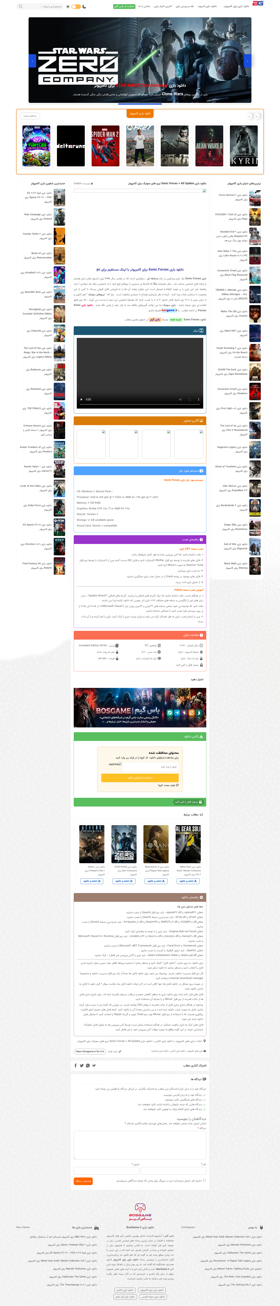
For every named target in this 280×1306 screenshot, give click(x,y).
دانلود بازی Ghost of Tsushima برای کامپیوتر (231, 469)
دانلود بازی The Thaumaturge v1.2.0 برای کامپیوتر (72, 1285)
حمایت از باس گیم (124, 6)
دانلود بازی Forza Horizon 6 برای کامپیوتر (233, 197)
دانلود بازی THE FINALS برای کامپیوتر (37, 411)
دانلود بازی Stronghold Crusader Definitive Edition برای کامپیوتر (37, 314)
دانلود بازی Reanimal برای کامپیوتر (39, 391)
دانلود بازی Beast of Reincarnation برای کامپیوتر (38, 256)
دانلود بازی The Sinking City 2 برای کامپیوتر (240, 1285)
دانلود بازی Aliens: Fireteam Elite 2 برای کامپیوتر (72, 1245)
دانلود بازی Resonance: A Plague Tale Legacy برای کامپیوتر (231, 1261)
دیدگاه (202, 1128)
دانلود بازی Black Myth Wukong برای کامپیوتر (235, 566)
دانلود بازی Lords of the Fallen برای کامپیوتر (36, 488)
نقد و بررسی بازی (185, 6)
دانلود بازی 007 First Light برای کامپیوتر (231, 411)
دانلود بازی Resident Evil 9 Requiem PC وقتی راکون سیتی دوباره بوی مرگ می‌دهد (231, 236)
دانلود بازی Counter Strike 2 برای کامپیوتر (37, 236)
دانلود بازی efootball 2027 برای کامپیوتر (36, 275)
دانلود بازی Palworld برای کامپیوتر (39, 333)
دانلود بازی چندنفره (160, 1051)
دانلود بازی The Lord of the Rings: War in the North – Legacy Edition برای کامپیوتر (37, 352)
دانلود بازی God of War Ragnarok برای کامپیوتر (235, 546)
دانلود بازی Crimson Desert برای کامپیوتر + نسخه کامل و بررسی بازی (37, 430)
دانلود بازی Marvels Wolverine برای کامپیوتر (240, 1245)
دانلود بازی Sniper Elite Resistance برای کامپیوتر (234, 527)
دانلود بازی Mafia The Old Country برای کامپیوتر (234, 314)
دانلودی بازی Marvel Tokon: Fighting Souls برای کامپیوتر (233, 1269)
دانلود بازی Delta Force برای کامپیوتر (37, 508)
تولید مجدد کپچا (167, 785)
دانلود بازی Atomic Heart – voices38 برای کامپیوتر (38, 469)
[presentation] (247, 60)
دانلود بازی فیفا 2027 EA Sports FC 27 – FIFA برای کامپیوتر (38, 197)
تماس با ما (144, 6)
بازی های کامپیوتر (185, 1041)
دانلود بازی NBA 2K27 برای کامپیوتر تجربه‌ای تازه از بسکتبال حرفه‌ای (63, 1237)
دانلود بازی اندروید (207, 6)
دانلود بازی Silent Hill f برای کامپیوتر (233, 333)
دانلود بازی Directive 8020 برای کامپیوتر (36, 546)
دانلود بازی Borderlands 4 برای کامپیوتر (231, 508)
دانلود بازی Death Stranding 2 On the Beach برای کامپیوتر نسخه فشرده (232, 352)
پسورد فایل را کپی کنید (187, 665)
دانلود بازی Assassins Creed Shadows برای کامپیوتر (232, 391)
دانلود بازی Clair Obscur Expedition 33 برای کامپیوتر (233, 488)
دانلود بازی (87, 305)
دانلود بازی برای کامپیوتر (236, 6)
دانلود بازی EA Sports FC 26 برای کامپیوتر (37, 527)
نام (203, 1164)
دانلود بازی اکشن (164, 1041)
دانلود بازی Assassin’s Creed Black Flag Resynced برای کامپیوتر (232, 275)
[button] (229, 104)
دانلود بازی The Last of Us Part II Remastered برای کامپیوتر (233, 430)
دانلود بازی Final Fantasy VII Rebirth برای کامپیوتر (37, 566)
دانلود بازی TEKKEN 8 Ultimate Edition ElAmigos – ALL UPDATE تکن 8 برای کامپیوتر (231, 294)
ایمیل (135, 1164)
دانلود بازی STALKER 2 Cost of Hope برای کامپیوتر (231, 217)
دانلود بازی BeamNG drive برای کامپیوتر (36, 294)
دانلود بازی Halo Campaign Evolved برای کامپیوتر (38, 217)
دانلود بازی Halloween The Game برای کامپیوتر (238, 1253)
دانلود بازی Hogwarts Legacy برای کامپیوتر (232, 449)
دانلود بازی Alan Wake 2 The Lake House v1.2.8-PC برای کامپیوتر (232, 255)
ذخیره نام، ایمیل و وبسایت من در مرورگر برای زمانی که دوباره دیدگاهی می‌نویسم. (159, 1181)
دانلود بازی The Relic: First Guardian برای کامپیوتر (236, 1277)
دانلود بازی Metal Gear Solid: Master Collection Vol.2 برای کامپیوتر (227, 1237)
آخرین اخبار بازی (163, 6)
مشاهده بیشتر (29, 116)
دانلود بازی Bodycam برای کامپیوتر (39, 372)
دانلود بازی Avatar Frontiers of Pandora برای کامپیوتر (36, 449)
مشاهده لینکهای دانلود (140, 778)
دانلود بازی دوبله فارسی (153, 1297)
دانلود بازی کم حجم (125, 1297)
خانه (199, 1041)
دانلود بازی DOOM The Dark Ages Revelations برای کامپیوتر (231, 372)
